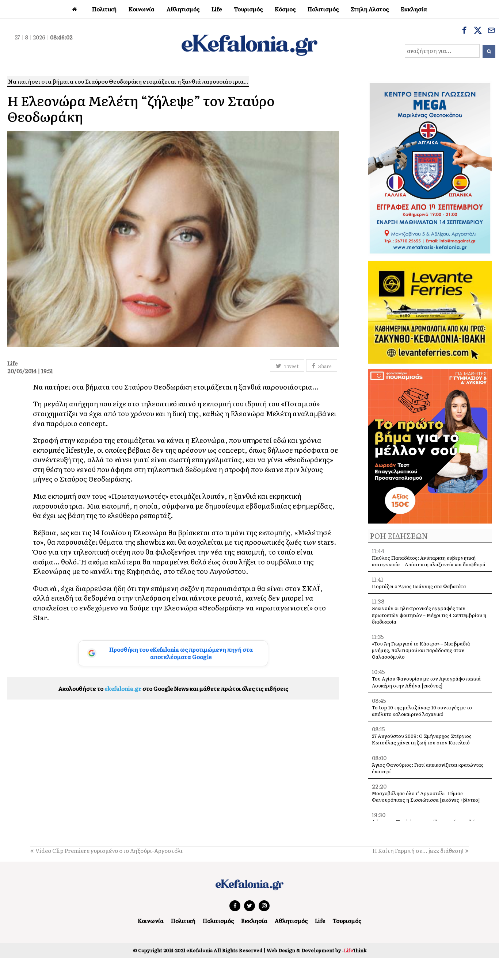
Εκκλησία (254, 920)
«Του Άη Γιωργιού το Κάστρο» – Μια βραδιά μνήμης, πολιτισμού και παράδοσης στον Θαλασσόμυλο (421, 650)
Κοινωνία (151, 920)
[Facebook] (464, 31)
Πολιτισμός (218, 920)
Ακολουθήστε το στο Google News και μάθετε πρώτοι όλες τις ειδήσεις (173, 688)
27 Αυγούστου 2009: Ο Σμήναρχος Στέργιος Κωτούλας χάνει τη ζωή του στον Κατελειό (422, 739)
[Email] (491, 31)
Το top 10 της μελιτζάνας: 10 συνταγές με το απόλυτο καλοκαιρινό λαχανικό (422, 710)
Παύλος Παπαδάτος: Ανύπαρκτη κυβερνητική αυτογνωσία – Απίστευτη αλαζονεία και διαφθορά (428, 561)
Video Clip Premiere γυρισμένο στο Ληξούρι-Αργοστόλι (109, 850)
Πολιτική (183, 920)
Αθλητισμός (291, 920)
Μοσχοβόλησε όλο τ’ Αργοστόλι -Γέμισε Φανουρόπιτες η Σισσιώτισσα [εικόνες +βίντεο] (426, 796)
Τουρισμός (346, 920)
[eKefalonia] (249, 44)
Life (320, 920)
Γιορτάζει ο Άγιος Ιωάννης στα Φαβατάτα (419, 586)
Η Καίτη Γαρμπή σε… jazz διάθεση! (418, 850)
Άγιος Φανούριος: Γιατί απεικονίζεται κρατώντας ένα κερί (428, 768)
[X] (478, 31)
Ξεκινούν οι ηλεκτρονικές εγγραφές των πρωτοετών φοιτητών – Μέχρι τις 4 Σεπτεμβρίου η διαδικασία (429, 615)
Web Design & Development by (316, 950)
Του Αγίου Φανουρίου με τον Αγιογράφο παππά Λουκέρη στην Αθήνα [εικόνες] (426, 682)
